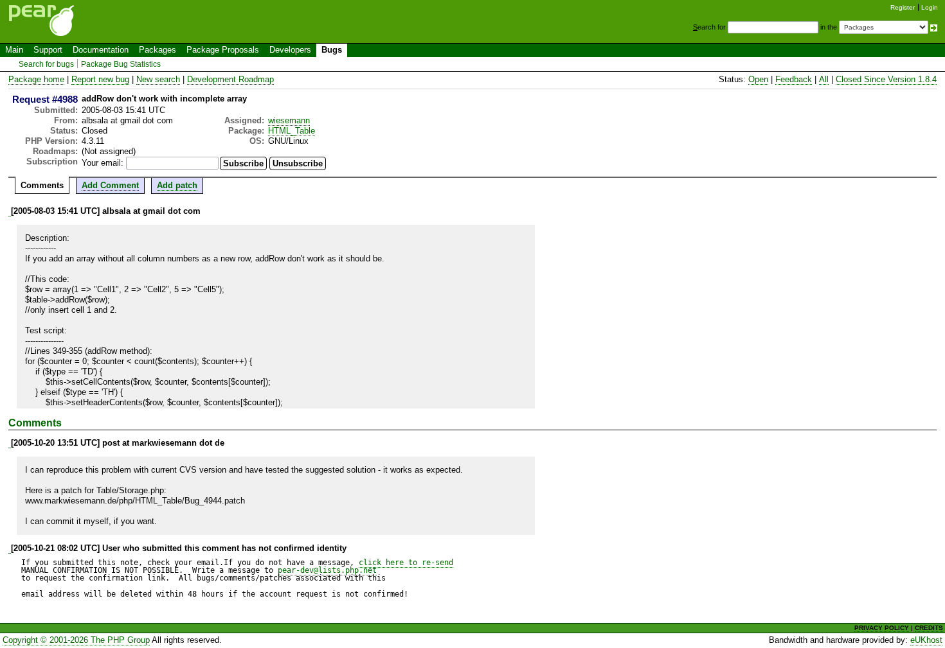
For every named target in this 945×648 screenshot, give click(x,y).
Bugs (331, 50)
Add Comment (110, 185)
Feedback (793, 79)
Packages (157, 50)
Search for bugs (46, 64)
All (824, 79)
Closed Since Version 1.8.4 (886, 79)
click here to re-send (406, 562)
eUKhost (926, 640)
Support (47, 50)
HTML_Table (291, 131)
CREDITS (929, 627)
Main (14, 50)
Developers (290, 50)
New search (158, 79)
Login (929, 7)
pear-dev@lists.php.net (327, 570)
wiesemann (289, 120)
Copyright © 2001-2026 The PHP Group (76, 640)
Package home (36, 79)
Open (758, 79)
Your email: (102, 163)
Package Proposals (222, 50)
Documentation (101, 50)
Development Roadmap (230, 79)
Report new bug (100, 79)
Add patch (177, 185)
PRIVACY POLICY (881, 627)
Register (902, 7)
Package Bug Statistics (121, 64)
